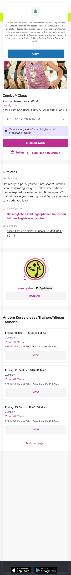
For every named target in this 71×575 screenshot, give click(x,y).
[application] (35, 287)
